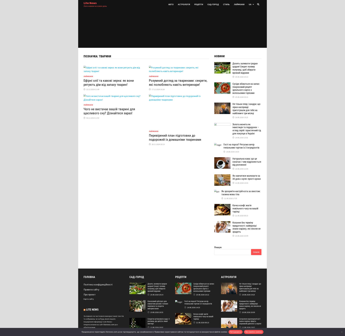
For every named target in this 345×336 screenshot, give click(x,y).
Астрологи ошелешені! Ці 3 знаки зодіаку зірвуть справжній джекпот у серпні (250, 321)
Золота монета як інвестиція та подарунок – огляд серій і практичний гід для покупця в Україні (246, 129)
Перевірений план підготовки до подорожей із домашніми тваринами (175, 137)
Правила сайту (91, 289)
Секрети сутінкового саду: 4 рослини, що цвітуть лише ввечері (159, 321)
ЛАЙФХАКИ (239, 4)
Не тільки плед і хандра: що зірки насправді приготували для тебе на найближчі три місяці (246, 109)
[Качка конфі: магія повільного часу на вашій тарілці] (222, 205)
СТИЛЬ (226, 4)
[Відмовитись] (341, 332)
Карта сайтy (89, 299)
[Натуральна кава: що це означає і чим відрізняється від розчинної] (222, 159)
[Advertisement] (172, 29)
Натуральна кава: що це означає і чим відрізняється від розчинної (246, 161)
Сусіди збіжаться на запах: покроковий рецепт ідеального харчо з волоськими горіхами (246, 88)
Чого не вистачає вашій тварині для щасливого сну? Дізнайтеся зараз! (109, 111)
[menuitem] (251, 4)
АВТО (171, 4)
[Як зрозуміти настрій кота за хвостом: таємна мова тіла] (216, 191)
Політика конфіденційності (98, 284)
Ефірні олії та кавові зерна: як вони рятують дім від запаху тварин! (109, 83)
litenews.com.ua (110, 324)
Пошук (218, 247)
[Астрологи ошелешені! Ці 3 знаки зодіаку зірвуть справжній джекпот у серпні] (229, 319)
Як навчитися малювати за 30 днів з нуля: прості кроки (246, 177)
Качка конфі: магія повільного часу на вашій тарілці (245, 208)
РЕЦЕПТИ (198, 4)
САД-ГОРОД (213, 4)
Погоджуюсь (235, 332)
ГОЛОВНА (89, 277)
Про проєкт (90, 294)
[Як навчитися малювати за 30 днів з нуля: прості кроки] (222, 176)
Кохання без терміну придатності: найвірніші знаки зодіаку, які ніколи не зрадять (246, 227)
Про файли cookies (253, 332)
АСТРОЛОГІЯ (184, 4)
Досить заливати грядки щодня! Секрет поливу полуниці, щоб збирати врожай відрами (245, 68)
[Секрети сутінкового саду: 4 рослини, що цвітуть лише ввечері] (137, 319)
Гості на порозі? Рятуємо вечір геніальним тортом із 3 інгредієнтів (241, 146)
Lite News (90, 3)
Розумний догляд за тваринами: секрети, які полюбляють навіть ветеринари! (178, 83)
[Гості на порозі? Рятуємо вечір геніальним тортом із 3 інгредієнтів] (217, 144)
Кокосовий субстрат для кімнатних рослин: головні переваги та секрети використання (158, 304)
